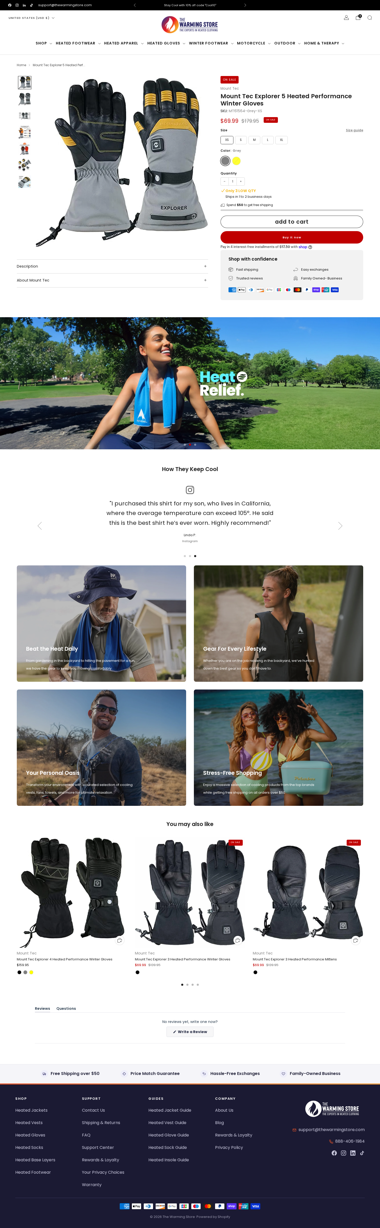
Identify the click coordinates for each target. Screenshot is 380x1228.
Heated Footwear (75, 43)
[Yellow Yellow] (236, 161)
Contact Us (93, 1110)
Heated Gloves (163, 43)
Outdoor (284, 43)
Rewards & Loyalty (100, 1160)
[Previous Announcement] (134, 5)
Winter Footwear (208, 43)
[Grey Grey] (225, 161)
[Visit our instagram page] (17, 5)
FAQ (86, 1135)
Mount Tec (230, 88)
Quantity (229, 173)
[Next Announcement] (245, 5)
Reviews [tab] (42, 1009)
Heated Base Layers (35, 1160)
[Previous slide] (46, 162)
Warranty (92, 1185)
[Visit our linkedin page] (24, 5)
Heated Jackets (31, 1110)
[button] (185, 445)
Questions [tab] (66, 1009)
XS (227, 140)
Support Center (98, 1147)
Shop (41, 43)
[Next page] (363, 893)
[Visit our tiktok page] (31, 5)
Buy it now (292, 237)
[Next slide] (198, 162)
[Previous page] (17, 893)
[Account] (346, 17)
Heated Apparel (121, 43)
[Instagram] (343, 1153)
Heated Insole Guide (168, 1160)
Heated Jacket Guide (169, 1110)
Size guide (354, 130)
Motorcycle (251, 43)
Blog (219, 1123)
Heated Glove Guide (168, 1135)
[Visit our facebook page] (9, 5)
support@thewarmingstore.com (65, 5)
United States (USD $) (29, 18)
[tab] (182, 985)
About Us (224, 1110)
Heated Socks (29, 1147)
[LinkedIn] (352, 1153)
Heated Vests (29, 1123)
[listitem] (190, 5)
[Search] (369, 17)
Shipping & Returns (101, 1123)
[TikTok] (362, 1153)
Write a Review (195, 1033)
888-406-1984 (350, 1141)
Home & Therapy (321, 43)
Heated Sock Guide (167, 1147)
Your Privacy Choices (103, 1172)
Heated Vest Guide (167, 1123)
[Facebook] (334, 1153)
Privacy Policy (229, 1147)
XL (281, 140)
